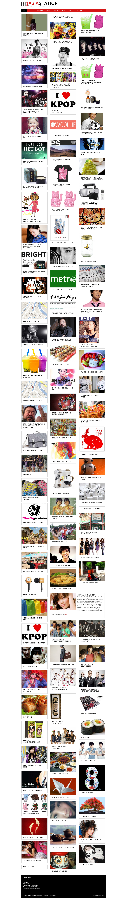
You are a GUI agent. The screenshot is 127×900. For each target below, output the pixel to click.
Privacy (30, 895)
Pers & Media (53, 895)
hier (66, 614)
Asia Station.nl (100, 895)
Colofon (25, 895)
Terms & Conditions (37, 895)
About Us (46, 895)
